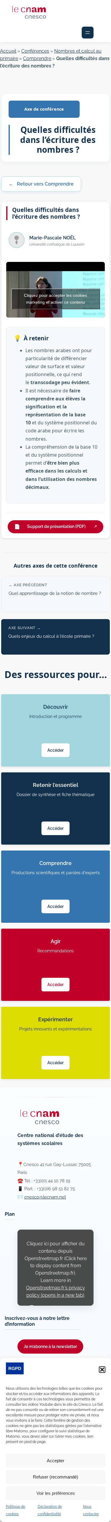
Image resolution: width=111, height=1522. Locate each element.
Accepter (55, 1460)
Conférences (35, 51)
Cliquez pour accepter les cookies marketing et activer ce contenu (55, 299)
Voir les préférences (55, 1493)
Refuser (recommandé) (55, 1476)
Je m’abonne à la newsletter (50, 1346)
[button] (102, 1370)
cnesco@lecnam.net (45, 1197)
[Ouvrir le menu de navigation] (88, 32)
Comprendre (37, 58)
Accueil (8, 51)
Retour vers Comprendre (41, 184)
